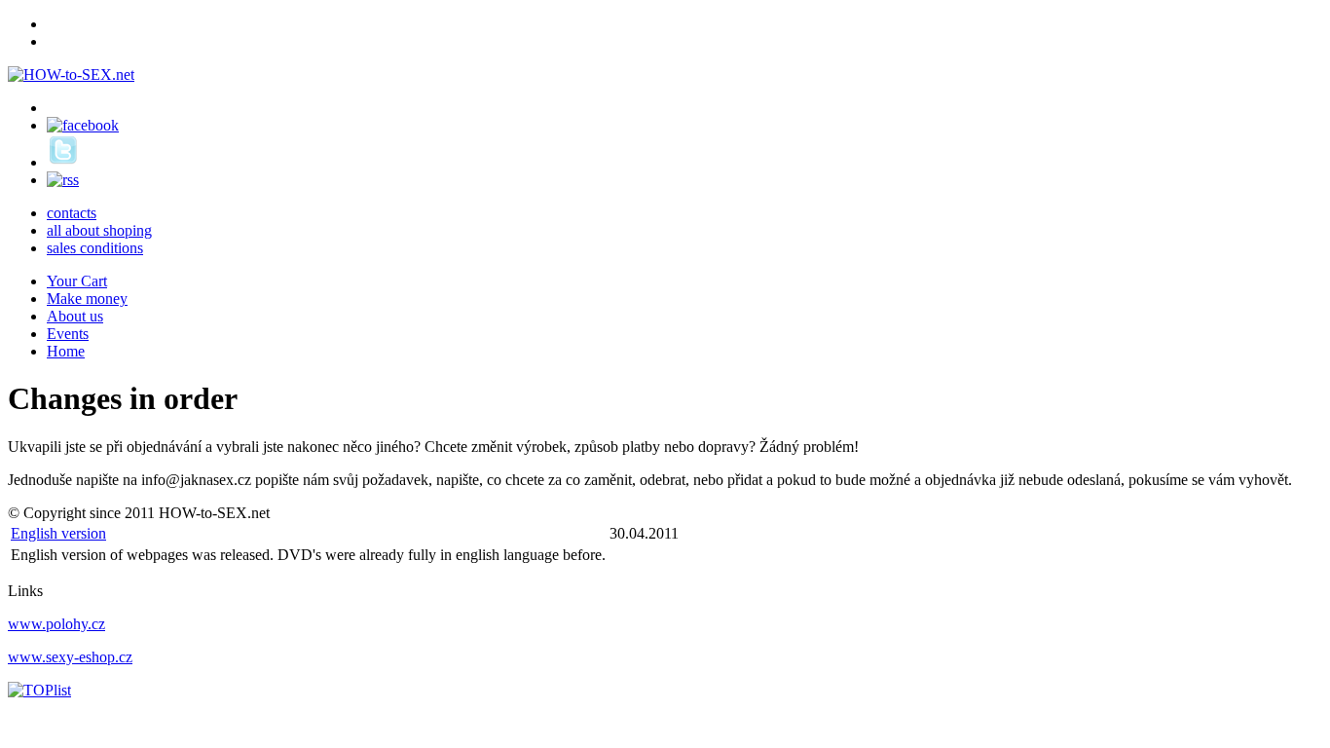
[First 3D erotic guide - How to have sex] (71, 74)
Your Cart (77, 281)
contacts (71, 213)
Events (68, 333)
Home (66, 351)
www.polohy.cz (56, 624)
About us (75, 316)
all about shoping (99, 230)
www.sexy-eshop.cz (70, 657)
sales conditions (95, 248)
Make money (87, 298)
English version (58, 533)
